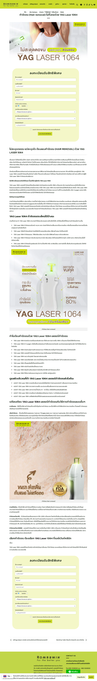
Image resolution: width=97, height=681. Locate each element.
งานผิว (50, 4)
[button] (77, 5)
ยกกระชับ (42, 4)
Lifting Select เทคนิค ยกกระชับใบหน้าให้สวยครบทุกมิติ (30, 640)
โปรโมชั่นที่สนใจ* (19, 123)
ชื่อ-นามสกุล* (18, 77)
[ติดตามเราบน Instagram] (87, 5)
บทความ (48, 12)
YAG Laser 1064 (31, 402)
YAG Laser (41, 538)
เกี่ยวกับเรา (55, 12)
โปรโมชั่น (72, 4)
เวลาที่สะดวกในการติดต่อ (21, 109)
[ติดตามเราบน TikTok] (89, 5)
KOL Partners (33, 12)
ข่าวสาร (41, 12)
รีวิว (25, 12)
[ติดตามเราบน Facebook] (84, 5)
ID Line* (17, 90)
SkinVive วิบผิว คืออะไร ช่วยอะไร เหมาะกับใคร (70, 640)
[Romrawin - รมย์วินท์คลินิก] (10, 4)
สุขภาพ (64, 4)
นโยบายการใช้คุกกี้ (49, 678)
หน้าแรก (25, 4)
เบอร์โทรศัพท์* (18, 84)
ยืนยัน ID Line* (19, 97)
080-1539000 (73, 668)
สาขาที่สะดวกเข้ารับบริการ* (22, 116)
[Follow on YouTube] (94, 5)
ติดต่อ (62, 12)
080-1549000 (85, 668)
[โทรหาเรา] (92, 5)
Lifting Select (34, 4)
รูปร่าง (57, 4)
